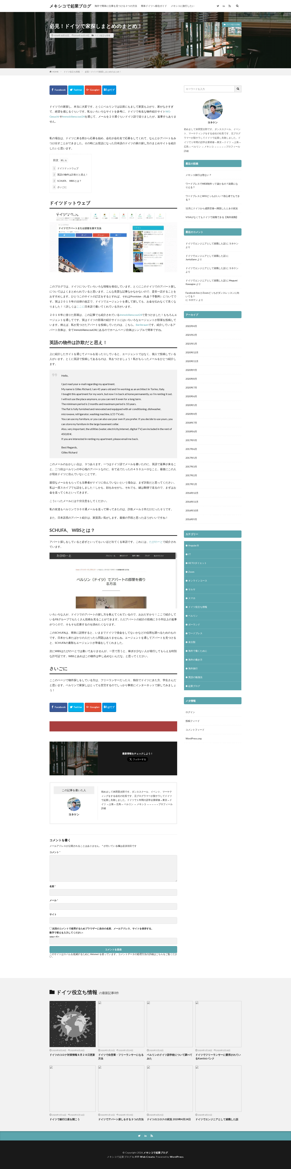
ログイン (190, 712)
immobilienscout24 (73, 116)
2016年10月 (192, 510)
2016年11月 (192, 501)
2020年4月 (191, 413)
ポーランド (194, 624)
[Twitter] (76, 90)
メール (54, 900)
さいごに (60, 187)
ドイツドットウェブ (66, 168)
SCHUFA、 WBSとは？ (68, 180)
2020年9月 (191, 370)
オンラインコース (197, 580)
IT (189, 554)
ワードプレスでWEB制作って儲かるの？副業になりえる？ (212, 185)
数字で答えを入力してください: (66, 932)
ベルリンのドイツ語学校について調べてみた (169, 1056)
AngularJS (193, 545)
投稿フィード (193, 720)
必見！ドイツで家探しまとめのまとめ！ (103, 71)
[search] (238, 88)
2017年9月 (191, 440)
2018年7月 (191, 422)
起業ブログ (194, 685)
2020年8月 (191, 378)
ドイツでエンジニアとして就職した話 (206, 243)
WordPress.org (194, 738)
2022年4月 (191, 326)
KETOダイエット (197, 563)
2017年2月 (191, 475)
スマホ (191, 598)
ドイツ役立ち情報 (102, 35)
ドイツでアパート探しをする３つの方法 (121, 1119)
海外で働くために (197, 650)
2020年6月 (191, 396)
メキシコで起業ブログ (70, 6)
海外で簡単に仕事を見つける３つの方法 (116, 5)
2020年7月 (191, 387)
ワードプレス (195, 633)
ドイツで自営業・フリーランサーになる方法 (121, 1056)
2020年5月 (191, 405)
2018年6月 (191, 431)
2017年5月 (191, 457)
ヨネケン (233, 243)
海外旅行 (193, 668)
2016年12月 (192, 492)
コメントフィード (195, 729)
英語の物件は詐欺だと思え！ (71, 174)
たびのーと (156, 541)
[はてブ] (109, 90)
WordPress (177, 1156)
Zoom (191, 571)
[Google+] (93, 90)
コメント (55, 852)
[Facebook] (58, 90)
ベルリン (193, 615)
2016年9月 (191, 519)
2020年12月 (192, 352)
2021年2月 (191, 334)
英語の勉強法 (195, 677)
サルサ (191, 589)
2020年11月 (192, 361)
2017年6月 (191, 449)
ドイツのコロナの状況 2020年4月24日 (169, 1119)
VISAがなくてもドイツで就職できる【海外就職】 (212, 217)
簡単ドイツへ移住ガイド (154, 5)
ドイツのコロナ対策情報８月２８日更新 (72, 1054)
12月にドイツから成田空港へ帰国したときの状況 (212, 208)
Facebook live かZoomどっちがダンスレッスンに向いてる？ (212, 294)
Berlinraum (142, 324)
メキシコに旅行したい (182, 5)
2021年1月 (191, 343)
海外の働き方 (195, 659)
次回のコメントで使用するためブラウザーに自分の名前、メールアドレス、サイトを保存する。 (103, 928)
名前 (53, 886)
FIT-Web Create (145, 1156)
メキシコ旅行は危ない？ (199, 174)
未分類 (191, 642)
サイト (53, 914)
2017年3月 (191, 466)
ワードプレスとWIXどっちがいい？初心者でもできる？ (213, 198)
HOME (55, 71)
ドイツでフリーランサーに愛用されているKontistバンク (218, 1056)
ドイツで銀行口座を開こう (65, 1119)
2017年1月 (191, 484)
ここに (80, 306)
